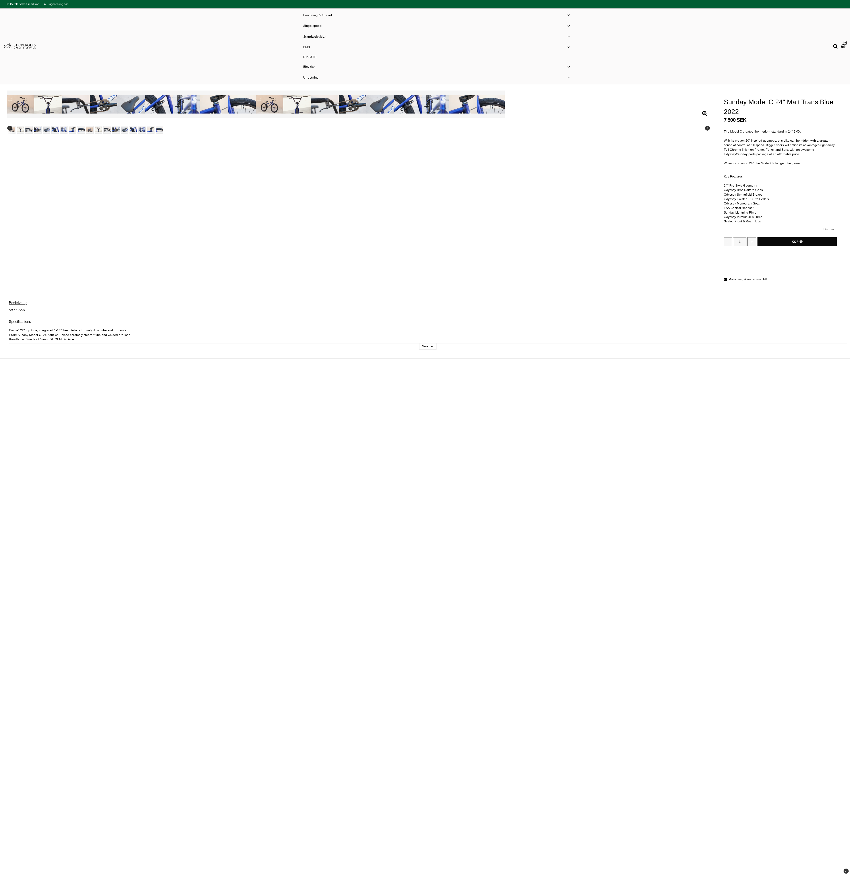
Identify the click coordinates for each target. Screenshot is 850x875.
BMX (306, 47)
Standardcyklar (314, 36)
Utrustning (311, 77)
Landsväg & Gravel (317, 15)
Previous (9, 128)
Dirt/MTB (310, 57)
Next (707, 128)
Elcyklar (309, 66)
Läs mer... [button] (830, 229)
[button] (844, 46)
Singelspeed (312, 25)
